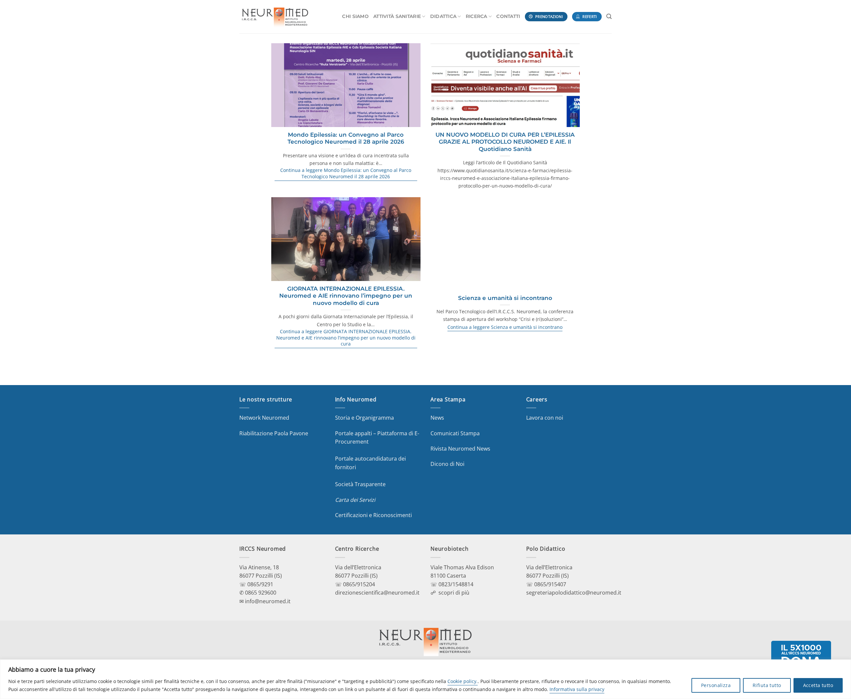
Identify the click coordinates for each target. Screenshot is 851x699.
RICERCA (476, 16)
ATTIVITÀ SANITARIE (397, 16)
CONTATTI (508, 16)
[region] (425, 679)
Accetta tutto (818, 685)
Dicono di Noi (447, 464)
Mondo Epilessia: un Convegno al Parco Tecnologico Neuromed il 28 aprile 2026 (346, 138)
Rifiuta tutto (767, 685)
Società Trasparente (360, 484)
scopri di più (453, 592)
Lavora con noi (544, 417)
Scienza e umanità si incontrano (505, 298)
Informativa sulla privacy (576, 689)
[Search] (609, 16)
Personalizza (716, 685)
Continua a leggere (345, 173)
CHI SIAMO (355, 16)
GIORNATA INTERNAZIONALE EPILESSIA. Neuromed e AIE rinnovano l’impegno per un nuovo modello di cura (345, 295)
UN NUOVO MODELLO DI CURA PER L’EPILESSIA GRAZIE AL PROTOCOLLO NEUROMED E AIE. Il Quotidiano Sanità (505, 141)
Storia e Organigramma (364, 417)
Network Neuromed (264, 417)
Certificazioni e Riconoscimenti (373, 515)
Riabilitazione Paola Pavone (273, 433)
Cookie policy (461, 681)
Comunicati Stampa (455, 433)
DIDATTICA (443, 16)
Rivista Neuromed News (460, 448)
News (437, 417)
